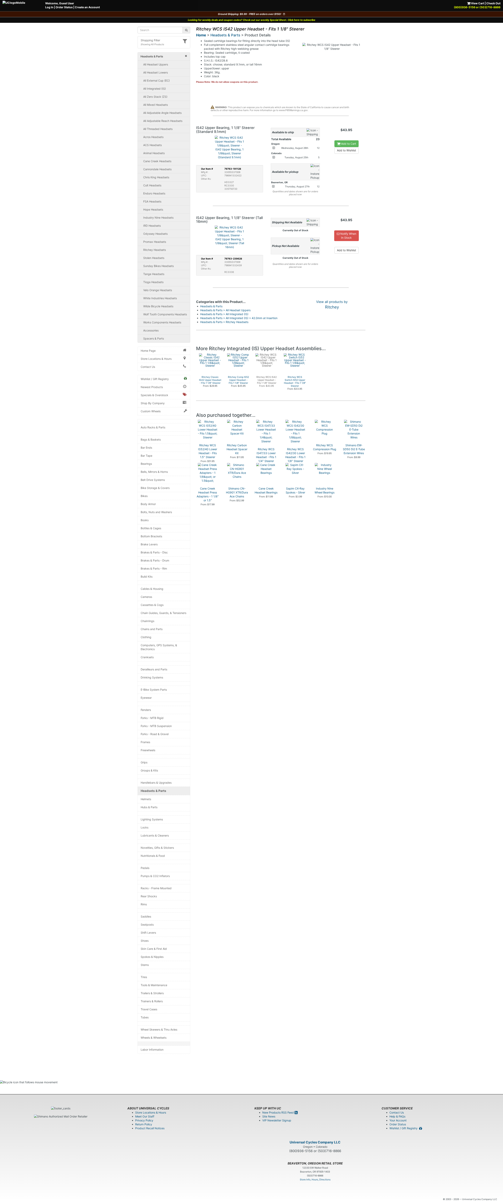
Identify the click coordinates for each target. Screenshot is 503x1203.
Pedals (145, 868)
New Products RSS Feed (278, 1112)
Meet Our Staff (144, 1116)
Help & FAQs (397, 1116)
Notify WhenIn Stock (348, 235)
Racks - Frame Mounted (156, 888)
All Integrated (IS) (154, 88)
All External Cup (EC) (156, 80)
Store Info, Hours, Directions (315, 1179)
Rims (144, 904)
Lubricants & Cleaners (155, 835)
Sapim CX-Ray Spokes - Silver (295, 490)
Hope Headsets (153, 209)
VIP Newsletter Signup (276, 1120)
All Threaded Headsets (158, 129)
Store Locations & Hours (156, 358)
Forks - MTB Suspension (156, 726)
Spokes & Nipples (152, 956)
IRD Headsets (152, 225)
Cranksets (147, 657)
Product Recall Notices (149, 1128)
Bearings (146, 463)
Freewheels (148, 750)
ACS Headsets (152, 145)
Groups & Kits (149, 770)
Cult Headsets (152, 185)
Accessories (151, 330)
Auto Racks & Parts (153, 427)
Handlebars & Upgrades (156, 782)
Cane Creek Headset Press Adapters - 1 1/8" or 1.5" (208, 494)
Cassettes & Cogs (152, 605)
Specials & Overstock (154, 395)
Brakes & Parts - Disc (154, 552)
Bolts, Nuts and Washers (156, 512)
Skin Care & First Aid (154, 948)
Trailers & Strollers (152, 993)
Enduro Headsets (154, 193)
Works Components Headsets (162, 322)
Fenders (146, 709)
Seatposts (147, 924)
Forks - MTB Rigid (152, 718)
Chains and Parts (151, 629)
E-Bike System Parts (154, 689)
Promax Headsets (154, 241)
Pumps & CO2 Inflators (155, 876)
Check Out (493, 3)
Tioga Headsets (153, 282)
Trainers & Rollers (152, 1001)
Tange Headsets (153, 274)
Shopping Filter (150, 40)
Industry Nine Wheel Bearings (324, 490)
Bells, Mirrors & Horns (154, 471)
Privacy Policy (144, 1120)
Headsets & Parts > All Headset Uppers (225, 310)
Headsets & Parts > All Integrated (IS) (224, 314)
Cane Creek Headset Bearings (266, 490)
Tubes (145, 1017)
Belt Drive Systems (153, 479)
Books (145, 520)
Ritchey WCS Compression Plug (324, 447)
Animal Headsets (154, 153)
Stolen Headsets (153, 258)
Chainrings (147, 621)
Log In (49, 7)
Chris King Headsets (156, 177)
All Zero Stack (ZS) (155, 96)
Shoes (145, 940)
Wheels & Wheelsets (153, 1037)
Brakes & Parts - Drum (155, 560)
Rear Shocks (149, 896)
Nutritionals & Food (153, 855)
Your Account (398, 1120)
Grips (144, 762)
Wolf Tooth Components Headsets (165, 314)
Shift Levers (148, 932)
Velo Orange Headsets (157, 290)
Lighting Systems (152, 819)
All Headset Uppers (155, 64)
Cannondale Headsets (157, 169)
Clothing (146, 637)
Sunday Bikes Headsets (158, 266)
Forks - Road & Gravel (155, 734)
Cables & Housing (152, 588)
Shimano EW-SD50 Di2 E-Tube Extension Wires (354, 449)
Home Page (148, 350)
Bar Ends (146, 447)
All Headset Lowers (155, 72)
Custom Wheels (151, 411)
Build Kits (146, 576)
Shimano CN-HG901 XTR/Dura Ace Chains (237, 492)
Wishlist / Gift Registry (155, 379)
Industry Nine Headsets (158, 217)
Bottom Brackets (151, 536)
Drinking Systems (152, 677)
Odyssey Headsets (155, 233)
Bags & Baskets (151, 439)
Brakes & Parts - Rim (154, 568)
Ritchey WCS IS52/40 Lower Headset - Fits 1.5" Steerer (207, 451)
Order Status (64, 7)
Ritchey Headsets (154, 249)
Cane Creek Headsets (157, 161)
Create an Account (87, 7)
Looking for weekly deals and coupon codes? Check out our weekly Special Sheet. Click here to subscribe (251, 19)
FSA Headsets (152, 201)
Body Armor (148, 504)
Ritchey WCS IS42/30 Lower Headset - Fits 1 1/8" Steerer (295, 455)
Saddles (146, 916)
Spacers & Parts (153, 338)
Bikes (144, 496)
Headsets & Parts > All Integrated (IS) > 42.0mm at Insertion (238, 318)
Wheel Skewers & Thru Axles (159, 1029)
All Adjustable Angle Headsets (162, 112)
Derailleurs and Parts (154, 669)
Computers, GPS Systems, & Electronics (159, 647)
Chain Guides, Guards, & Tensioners (163, 613)
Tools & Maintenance (154, 985)
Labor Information (152, 1049)
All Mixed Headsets (155, 104)
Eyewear (146, 697)
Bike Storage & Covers (155, 488)
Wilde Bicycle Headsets (158, 306)
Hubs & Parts (149, 807)
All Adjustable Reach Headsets (162, 120)
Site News (268, 1116)
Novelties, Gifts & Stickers (157, 847)
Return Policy (143, 1124)
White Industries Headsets (160, 298)
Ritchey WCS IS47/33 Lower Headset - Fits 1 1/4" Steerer (266, 455)
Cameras (146, 596)
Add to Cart (348, 143)
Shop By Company (153, 403)
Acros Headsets (153, 137)
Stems (145, 964)
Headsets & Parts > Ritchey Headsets (224, 322)
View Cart (477, 3)
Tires (144, 977)
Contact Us (148, 366)
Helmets (146, 799)
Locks (144, 827)
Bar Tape (146, 455)
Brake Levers (149, 544)
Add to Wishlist (346, 150)
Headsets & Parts (153, 791)
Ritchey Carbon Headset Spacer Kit (237, 449)
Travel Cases (149, 1009)
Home (201, 35)
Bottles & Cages (151, 528)
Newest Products (152, 387)
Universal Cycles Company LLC (315, 1142)
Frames (145, 742)
